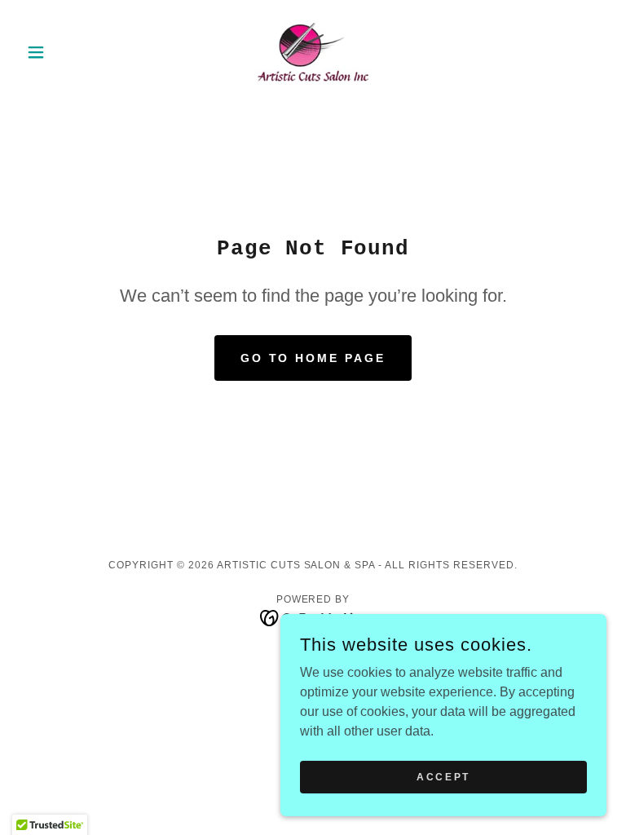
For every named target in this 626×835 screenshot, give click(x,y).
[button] (64, 52)
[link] (313, 52)
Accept (443, 776)
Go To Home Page (313, 357)
